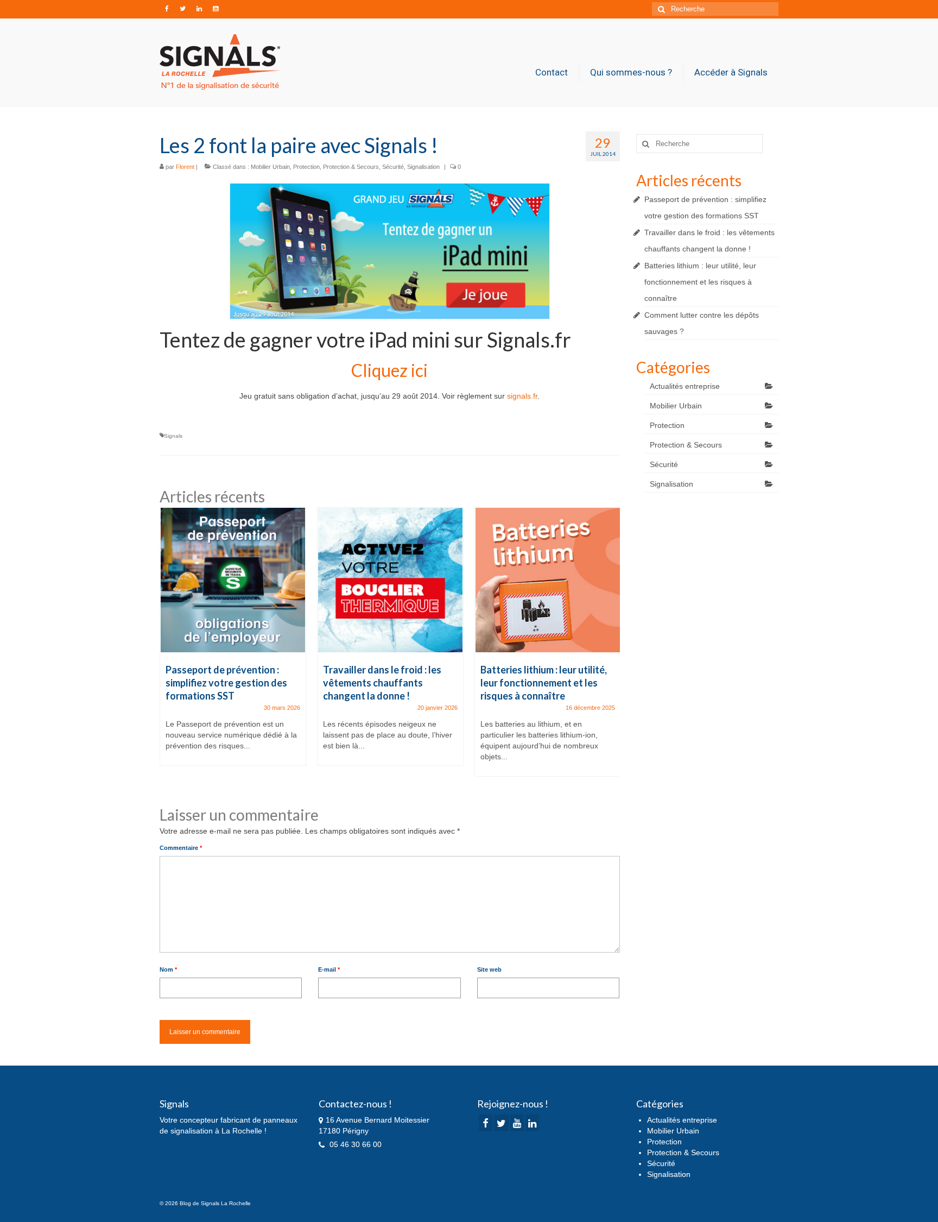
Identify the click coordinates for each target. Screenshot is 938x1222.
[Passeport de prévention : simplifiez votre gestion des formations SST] (233, 580)
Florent (185, 166)
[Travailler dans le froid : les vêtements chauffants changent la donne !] (390, 580)
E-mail (329, 969)
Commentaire (181, 848)
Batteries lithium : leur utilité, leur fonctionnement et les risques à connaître (700, 282)
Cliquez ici (389, 370)
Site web (489, 969)
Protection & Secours (351, 166)
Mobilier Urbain (270, 166)
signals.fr (522, 396)
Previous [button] (169, 647)
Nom (168, 969)
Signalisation (423, 166)
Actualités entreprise (685, 386)
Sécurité (393, 166)
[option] (233, 642)
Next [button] (610, 647)
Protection (306, 166)
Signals (173, 436)
